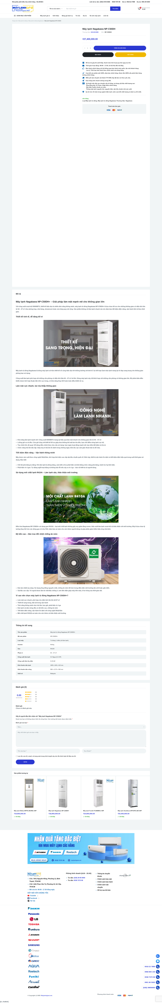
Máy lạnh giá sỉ (45, 15)
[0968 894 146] (158, 972)
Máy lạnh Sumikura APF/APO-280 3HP (130, 810)
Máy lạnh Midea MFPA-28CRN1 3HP (25, 810)
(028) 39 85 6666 (79, 878)
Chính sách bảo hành (105, 882)
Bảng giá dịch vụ (67, 15)
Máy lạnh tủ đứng (22, 21)
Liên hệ (105, 15)
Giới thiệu (56, 15)
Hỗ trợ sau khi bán (104, 890)
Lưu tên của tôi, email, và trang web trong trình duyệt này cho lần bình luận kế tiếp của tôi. (47, 756)
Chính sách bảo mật (104, 879)
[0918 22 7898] (158, 966)
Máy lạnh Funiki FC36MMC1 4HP (93, 810)
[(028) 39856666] (158, 987)
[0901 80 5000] (158, 982)
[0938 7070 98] (158, 977)
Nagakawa (95, 32)
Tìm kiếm (115, 8)
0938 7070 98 (78, 880)
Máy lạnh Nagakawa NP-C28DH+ (59, 810)
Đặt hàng (131, 54)
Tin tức (78, 15)
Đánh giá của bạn (22, 722)
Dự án (85, 15)
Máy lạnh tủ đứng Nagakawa (36, 21)
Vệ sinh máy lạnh (95, 15)
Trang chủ (14, 21)
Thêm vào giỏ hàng (120, 48)
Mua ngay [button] (98, 54)
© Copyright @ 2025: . (40, 995)
